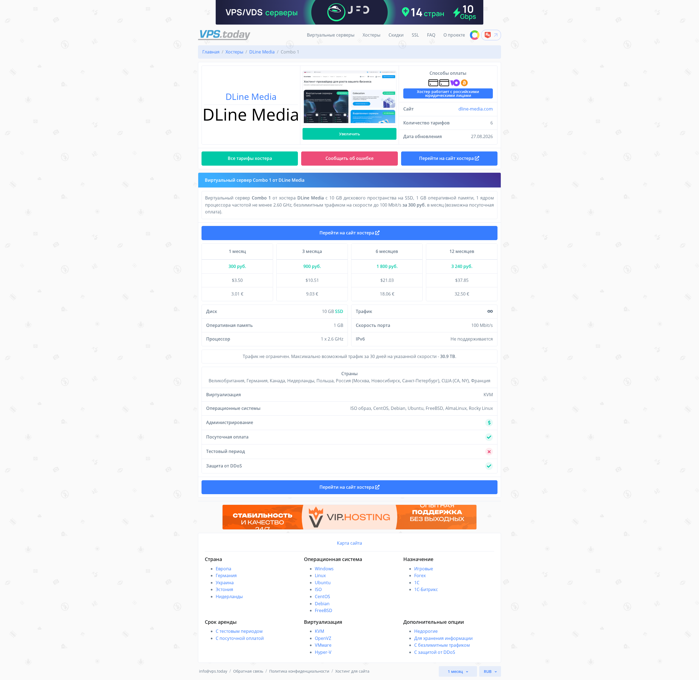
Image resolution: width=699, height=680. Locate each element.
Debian (322, 604)
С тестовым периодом (239, 631)
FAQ (431, 35)
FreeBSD (323, 610)
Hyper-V (323, 652)
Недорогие (426, 631)
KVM (319, 631)
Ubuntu (323, 583)
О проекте (454, 35)
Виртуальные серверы (330, 35)
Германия (226, 575)
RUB (488, 671)
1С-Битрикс (426, 589)
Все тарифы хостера (250, 158)
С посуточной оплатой (240, 638)
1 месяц (456, 671)
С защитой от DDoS (434, 652)
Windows (324, 569)
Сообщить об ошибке (349, 158)
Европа (223, 569)
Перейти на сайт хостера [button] (447, 158)
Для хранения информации (443, 638)
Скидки (396, 35)
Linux (320, 575)
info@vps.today (213, 671)
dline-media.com (475, 109)
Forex (420, 575)
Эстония (224, 589)
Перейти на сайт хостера (347, 233)
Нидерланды (229, 596)
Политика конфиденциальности (299, 671)
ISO (318, 589)
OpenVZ (323, 638)
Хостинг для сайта (352, 671)
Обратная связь (248, 671)
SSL (415, 35)
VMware (323, 645)
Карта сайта (349, 543)
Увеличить (349, 133)
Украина (225, 583)
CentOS (322, 596)
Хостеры (371, 35)
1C (416, 583)
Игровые (423, 569)
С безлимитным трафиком (442, 645)
